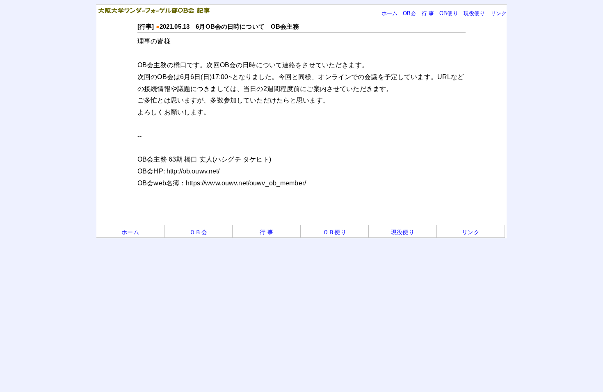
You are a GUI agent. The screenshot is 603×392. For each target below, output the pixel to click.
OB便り (448, 13)
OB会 (409, 13)
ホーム (389, 13)
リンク (499, 13)
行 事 (428, 13)
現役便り (474, 13)
